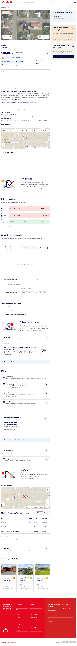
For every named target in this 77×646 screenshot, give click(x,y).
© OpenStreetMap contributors (40, 147)
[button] (2, 57)
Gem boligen (63, 56)
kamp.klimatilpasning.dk (41, 378)
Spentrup (10, 7)
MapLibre (27, 147)
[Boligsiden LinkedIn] (72, 642)
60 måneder (43, 247)
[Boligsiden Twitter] (67, 642)
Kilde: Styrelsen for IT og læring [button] (9, 539)
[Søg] (52, 2)
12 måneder (26, 247)
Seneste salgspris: (40, 50)
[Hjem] (5, 630)
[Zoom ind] (47, 501)
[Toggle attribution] (48, 148)
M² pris (38, 56)
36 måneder (34, 247)
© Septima (32, 147)
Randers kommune (21, 314)
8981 (15, 314)
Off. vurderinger (40, 60)
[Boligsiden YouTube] (75, 642)
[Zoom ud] (47, 504)
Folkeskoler (39, 512)
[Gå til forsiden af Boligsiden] (8, 2)
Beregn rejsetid (9, 152)
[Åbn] (46, 337)
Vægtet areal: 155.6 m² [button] (8, 61)
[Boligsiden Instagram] (70, 642)
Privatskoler (46, 512)
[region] (25, 138)
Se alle (48, 559)
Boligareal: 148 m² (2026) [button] (13, 57)
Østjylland (3, 7)
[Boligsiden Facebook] (64, 642)
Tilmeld (70, 626)
